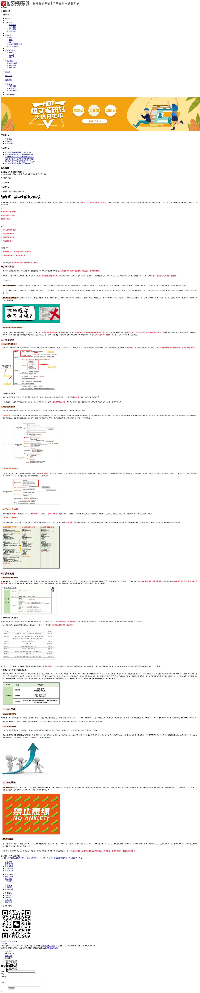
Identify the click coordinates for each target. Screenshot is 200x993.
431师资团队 (13, 46)
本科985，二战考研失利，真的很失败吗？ (23, 858)
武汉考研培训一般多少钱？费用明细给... (20, 159)
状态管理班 (9, 864)
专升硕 (7, 72)
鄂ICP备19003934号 (48, 946)
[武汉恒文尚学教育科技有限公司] (40, 5)
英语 (10, 37)
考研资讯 (8, 84)
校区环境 (12, 65)
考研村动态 (13, 90)
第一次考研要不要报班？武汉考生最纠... (20, 161)
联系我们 (12, 31)
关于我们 (8, 22)
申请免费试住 (10, 94)
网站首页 (8, 18)
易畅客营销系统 (52, 948)
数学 (10, 40)
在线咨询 (8, 956)
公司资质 (12, 27)
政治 (10, 42)
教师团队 (8, 35)
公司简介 (12, 25)
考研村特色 (13, 63)
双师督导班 (9, 866)
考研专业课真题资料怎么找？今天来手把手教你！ (65, 858)
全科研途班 (9, 868)
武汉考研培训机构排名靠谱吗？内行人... (20, 163)
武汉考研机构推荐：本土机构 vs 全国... (19, 157)
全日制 (11, 53)
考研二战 (8, 76)
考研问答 (12, 88)
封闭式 (11, 57)
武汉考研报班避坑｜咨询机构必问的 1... (19, 154)
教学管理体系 (10, 50)
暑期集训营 (9, 870)
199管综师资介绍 (15, 44)
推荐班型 (8, 80)
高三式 (11, 55)
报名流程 (12, 68)
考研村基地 (9, 61)
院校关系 (12, 29)
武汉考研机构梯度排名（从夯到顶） (18, 152)
